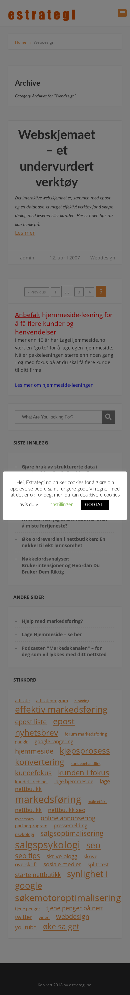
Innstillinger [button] (60, 504)
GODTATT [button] (95, 505)
